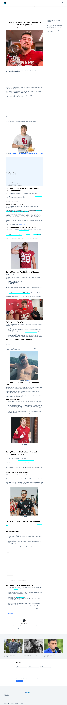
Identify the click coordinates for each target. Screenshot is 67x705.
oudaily (9, 615)
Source (28, 152)
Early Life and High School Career (13, 173)
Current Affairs (6, 695)
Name (18, 666)
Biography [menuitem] (32, 2)
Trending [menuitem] (41, 2)
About (5, 691)
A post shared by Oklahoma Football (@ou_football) (18, 580)
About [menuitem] (45, 2)
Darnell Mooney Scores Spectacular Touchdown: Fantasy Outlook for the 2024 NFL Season (26, 610)
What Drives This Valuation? (12, 184)
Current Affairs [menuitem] (22, 2)
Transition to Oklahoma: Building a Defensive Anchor (16, 174)
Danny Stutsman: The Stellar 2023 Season (13, 175)
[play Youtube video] (24, 309)
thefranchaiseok (10, 613)
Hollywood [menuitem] (37, 2)
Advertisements (7, 693)
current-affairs (11, 2)
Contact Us (6, 694)
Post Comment (19, 680)
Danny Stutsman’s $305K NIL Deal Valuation (14, 183)
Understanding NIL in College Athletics (14, 182)
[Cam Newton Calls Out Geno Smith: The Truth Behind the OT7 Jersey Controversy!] (33, 646)
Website (41, 666)
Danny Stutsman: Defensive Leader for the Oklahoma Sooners (16, 172)
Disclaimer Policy (7, 696)
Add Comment (19, 669)
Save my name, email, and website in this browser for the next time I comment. (29, 678)
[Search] (62, 2)
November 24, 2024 (21, 224)
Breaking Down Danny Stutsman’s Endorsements (15, 185)
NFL (31, 27)
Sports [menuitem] (28, 2)
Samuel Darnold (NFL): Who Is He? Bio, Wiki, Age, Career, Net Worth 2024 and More (25, 446)
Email (30, 666)
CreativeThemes (20, 703)
